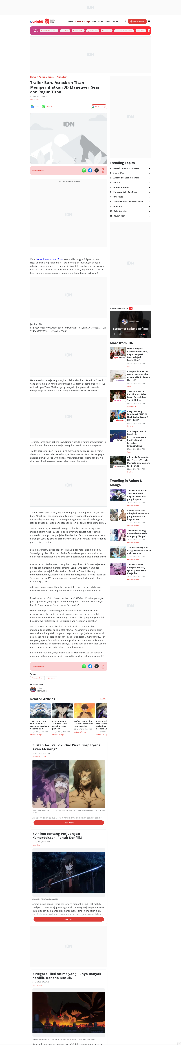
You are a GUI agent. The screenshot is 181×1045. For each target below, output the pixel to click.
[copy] (103, 170)
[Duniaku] (42, 21)
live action (41, 259)
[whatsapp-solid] (84, 170)
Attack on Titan (55, 259)
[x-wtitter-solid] (96, 170)
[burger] (149, 21)
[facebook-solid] (90, 170)
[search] (125, 21)
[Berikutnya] (107, 713)
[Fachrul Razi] (33, 689)
